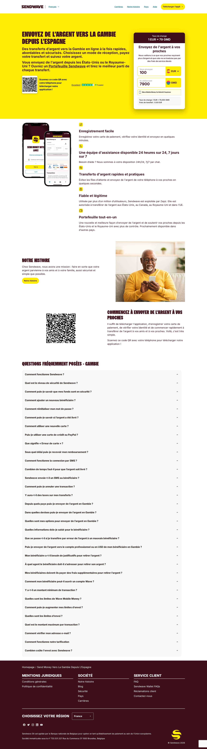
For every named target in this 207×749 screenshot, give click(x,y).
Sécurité (83, 691)
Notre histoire (133, 7)
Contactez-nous (143, 696)
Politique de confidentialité (37, 686)
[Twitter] (28, 725)
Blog (80, 686)
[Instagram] (33, 725)
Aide (155, 7)
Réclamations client (145, 691)
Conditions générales (34, 681)
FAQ (136, 681)
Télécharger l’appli (171, 6)
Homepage (28, 667)
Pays (146, 7)
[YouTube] (41, 725)
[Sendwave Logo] (32, 6)
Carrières (119, 7)
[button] (101, 374)
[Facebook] (24, 725)
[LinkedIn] (37, 725)
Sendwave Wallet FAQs (147, 686)
